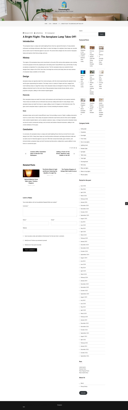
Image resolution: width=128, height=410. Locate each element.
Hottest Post (82, 369)
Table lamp (83, 155)
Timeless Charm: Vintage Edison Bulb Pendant (92, 107)
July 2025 (83, 222)
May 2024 (83, 267)
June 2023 (83, 303)
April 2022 (83, 339)
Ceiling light (83, 129)
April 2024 (83, 271)
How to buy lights (65, 17)
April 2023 (83, 310)
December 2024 (85, 244)
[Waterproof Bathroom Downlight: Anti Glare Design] (101, 47)
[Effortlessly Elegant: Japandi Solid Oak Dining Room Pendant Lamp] (92, 47)
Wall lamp (83, 165)
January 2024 (84, 280)
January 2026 (84, 202)
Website (25, 228)
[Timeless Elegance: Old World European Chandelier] (83, 100)
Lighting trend (88, 17)
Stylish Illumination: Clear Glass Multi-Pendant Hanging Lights (101, 109)
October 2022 (84, 329)
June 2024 (83, 264)
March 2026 (84, 195)
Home (37, 17)
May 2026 (83, 189)
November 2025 (85, 208)
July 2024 (83, 261)
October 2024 (84, 251)
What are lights (45, 17)
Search (80, 30)
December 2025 (85, 205)
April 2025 (83, 231)
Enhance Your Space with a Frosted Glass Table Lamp (101, 81)
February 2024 (84, 277)
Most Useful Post (83, 372)
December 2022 (85, 323)
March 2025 (84, 235)
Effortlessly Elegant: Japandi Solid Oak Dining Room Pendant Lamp (92, 58)
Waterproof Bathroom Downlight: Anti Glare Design (101, 57)
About (82, 383)
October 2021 (84, 352)
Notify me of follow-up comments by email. (36, 240)
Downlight (83, 135)
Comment (26, 206)
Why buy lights (55, 17)
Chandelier (83, 132)
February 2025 (84, 238)
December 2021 (85, 349)
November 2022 (85, 326)
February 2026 (84, 199)
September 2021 (85, 356)
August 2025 (84, 218)
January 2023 (84, 320)
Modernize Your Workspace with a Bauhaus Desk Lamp (83, 55)
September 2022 (85, 333)
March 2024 (84, 274)
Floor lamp (83, 138)
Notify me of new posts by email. (33, 244)
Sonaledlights (64, 9)
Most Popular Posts (84, 371)
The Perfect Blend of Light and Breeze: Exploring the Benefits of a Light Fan (50, 171)
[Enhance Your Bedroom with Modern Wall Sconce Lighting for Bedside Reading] (92, 72)
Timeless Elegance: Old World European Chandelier (83, 108)
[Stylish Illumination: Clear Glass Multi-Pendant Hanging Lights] (101, 100)
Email (53, 220)
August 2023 (84, 297)
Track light (83, 158)
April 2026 (83, 192)
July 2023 (83, 300)
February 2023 (84, 316)
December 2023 (85, 284)
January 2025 (84, 241)
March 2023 (84, 313)
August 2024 (84, 258)
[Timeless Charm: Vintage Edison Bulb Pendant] (92, 100)
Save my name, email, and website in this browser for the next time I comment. (44, 236)
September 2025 (85, 215)
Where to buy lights (77, 17)
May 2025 (83, 228)
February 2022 (84, 343)
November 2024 (85, 248)
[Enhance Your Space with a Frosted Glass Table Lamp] (101, 72)
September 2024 (85, 254)
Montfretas (40, 33)
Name (25, 220)
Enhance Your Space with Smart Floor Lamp (83, 81)
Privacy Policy (84, 386)
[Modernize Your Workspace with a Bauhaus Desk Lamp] (83, 47)
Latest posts (82, 367)
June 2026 (83, 186)
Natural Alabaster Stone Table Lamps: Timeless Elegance (31, 181)
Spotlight (83, 151)
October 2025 (84, 212)
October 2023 (84, 290)
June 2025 (83, 225)
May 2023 (83, 307)
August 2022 (84, 336)
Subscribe (83, 393)
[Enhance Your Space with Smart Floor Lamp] (83, 72)
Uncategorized (50, 33)
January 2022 (84, 346)
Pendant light (84, 148)
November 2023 (85, 287)
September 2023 (85, 294)
